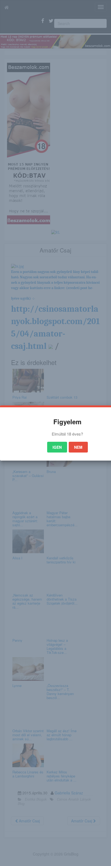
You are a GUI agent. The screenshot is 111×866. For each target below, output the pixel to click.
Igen (57, 447)
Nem (78, 447)
